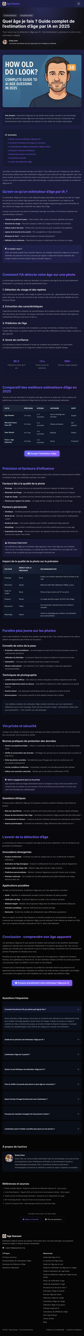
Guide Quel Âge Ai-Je (51, 1257)
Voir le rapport (65, 1192)
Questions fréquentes (10, 1268)
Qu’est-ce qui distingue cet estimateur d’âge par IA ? (25, 1069)
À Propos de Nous (9, 1257)
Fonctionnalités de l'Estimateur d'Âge (16, 1261)
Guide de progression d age (54, 1284)
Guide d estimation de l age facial (56, 1271)
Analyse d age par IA (51, 1308)
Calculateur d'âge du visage (54, 1301)
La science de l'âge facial (53, 1261)
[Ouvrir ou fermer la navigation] (79, 3)
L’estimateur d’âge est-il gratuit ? (17, 1054)
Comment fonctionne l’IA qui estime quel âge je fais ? (25, 1009)
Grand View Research (51, 923)
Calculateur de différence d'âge (55, 1312)
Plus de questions (55, 1219)
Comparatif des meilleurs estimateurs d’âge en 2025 (30, 147)
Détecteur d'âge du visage (53, 1298)
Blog (45, 1322)
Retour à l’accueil (31, 1219)
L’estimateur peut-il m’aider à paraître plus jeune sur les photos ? (30, 1129)
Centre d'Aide (48, 1319)
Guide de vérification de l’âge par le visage (59, 1268)
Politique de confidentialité (24, 790)
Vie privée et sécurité (18, 158)
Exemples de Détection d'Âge (13, 1264)
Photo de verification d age (53, 1281)
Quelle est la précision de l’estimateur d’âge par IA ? (24, 1039)
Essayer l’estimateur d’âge (43, 453)
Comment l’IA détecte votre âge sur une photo (27, 143)
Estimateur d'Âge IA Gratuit (53, 1291)
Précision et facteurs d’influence (22, 150)
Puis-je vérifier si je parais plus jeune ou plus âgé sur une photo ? (30, 1084)
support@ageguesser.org (15, 1248)
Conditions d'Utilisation (74, 1330)
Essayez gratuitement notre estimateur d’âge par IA (43, 983)
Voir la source (61, 1188)
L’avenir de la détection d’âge (21, 162)
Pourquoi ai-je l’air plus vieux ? (55, 1287)
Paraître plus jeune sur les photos (23, 154)
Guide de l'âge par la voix (53, 1264)
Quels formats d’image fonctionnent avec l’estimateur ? (26, 1099)
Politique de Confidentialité (55, 1330)
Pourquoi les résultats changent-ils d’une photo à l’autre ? (27, 1114)
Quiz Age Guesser (50, 1315)
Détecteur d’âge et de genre (54, 1305)
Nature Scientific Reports (41, 258)
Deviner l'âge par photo (52, 1294)
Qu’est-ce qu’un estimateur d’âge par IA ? (25, 139)
